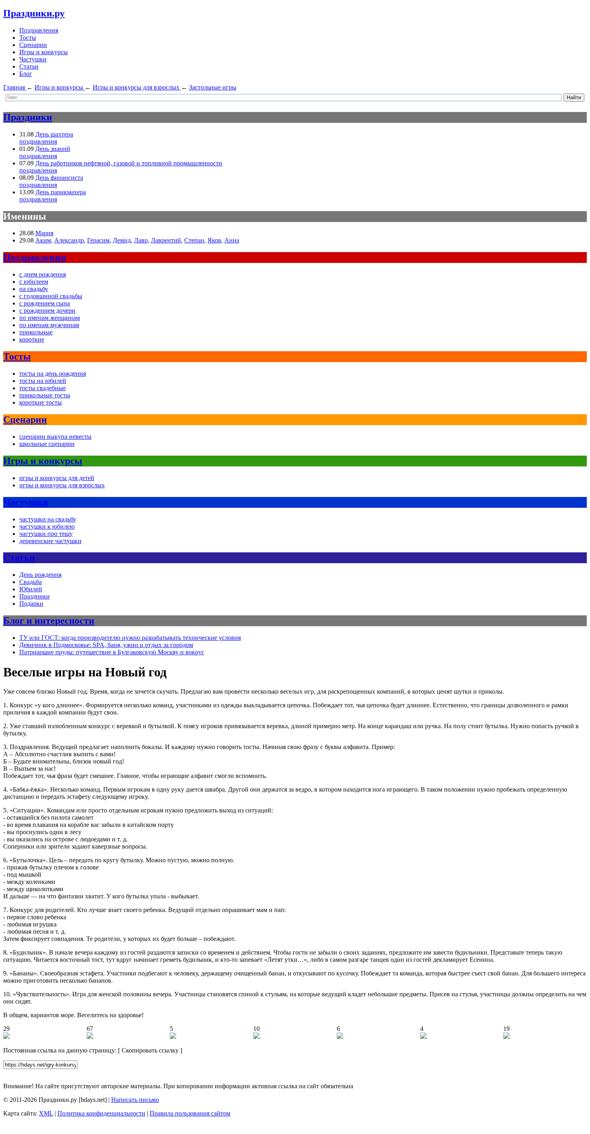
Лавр (141, 240)
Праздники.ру (34, 13)
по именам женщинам (49, 317)
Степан (194, 240)
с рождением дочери (47, 310)
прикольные (36, 332)
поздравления (38, 141)
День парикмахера (60, 192)
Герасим (98, 240)
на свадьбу (33, 288)
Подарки (31, 603)
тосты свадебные (42, 388)
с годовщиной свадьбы (50, 296)
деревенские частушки (50, 540)
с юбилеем (33, 281)
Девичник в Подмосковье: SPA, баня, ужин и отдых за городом (106, 644)
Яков (214, 240)
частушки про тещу (46, 533)
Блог (25, 73)
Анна (231, 240)
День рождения (40, 574)
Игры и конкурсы (43, 52)
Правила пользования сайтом (190, 1113)
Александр (69, 240)
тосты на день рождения (52, 373)
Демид (122, 240)
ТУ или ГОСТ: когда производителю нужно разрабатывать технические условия (130, 637)
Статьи (29, 66)
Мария (44, 233)
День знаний (52, 148)
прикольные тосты (44, 395)
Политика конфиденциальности (101, 1113)
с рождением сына (44, 303)
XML (46, 1113)
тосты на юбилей (42, 380)
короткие (31, 339)
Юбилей (30, 589)
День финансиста (59, 177)
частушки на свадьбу (47, 519)
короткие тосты (40, 402)
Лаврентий (166, 240)
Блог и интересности (48, 620)
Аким (43, 240)
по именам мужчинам (49, 325)
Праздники (27, 117)
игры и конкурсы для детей (56, 477)
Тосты (27, 37)
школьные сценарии (47, 443)
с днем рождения (42, 274)
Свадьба (30, 581)
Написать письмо (135, 1099)
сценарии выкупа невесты (55, 436)
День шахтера (54, 134)
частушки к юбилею (47, 526)
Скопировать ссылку (150, 1050)
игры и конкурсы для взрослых (62, 485)
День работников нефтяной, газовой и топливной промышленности (128, 163)
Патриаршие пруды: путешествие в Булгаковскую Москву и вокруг (111, 652)
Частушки (33, 59)
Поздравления (38, 30)
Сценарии (33, 44)
